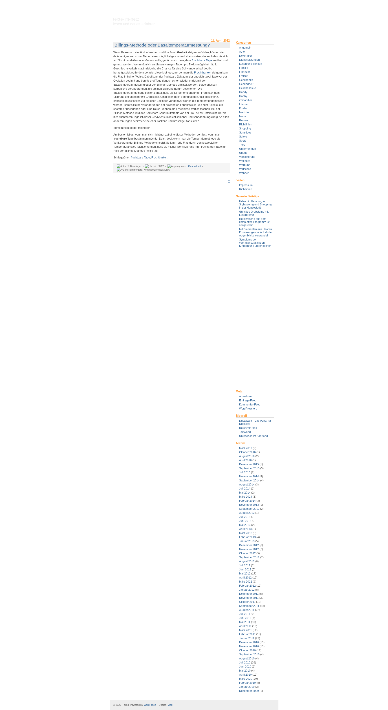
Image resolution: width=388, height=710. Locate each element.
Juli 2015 (244, 472)
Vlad (170, 704)
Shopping (245, 128)
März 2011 (245, 630)
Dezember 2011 (249, 593)
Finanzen (245, 71)
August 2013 (247, 512)
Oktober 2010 (247, 650)
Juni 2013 (245, 521)
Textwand (245, 432)
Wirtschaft (245, 169)
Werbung (244, 165)
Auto (242, 51)
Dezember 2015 (249, 464)
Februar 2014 (247, 500)
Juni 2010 (245, 666)
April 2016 (245, 460)
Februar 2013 (247, 537)
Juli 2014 (244, 488)
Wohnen (244, 173)
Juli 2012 (244, 565)
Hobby (243, 96)
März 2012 (245, 581)
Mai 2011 (244, 622)
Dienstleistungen (249, 59)
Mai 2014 (245, 492)
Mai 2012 (245, 573)
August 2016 (247, 456)
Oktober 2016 (247, 452)
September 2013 (249, 508)
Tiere (242, 144)
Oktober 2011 (247, 601)
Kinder (243, 108)
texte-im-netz (134, 21)
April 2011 (245, 626)
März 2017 (245, 448)
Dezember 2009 (249, 690)
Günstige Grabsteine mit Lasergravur (254, 213)
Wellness (244, 160)
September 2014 (249, 480)
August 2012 (247, 561)
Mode (242, 116)
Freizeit (243, 76)
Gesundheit (246, 84)
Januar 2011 (246, 638)
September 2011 (249, 606)
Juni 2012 (245, 569)
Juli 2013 (244, 517)
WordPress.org (248, 408)
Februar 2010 (247, 682)
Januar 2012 (247, 589)
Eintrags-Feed (247, 400)
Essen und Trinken (250, 63)
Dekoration (246, 55)
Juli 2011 (244, 614)
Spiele (243, 136)
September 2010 (249, 654)
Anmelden (245, 396)
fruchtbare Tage (202, 60)
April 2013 (245, 529)
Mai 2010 (245, 670)
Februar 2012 (247, 585)
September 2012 (249, 557)
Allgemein (245, 47)
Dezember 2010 (249, 642)
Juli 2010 (244, 662)
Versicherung (247, 156)
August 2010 (247, 658)
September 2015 (249, 468)
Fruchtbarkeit (202, 72)
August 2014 (247, 484)
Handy (243, 92)
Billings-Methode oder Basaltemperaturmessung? (162, 45)
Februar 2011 (247, 634)
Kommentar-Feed (249, 404)
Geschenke (246, 80)
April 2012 (245, 577)
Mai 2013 (245, 525)
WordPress (150, 704)
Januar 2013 (247, 541)
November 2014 (249, 476)
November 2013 (249, 504)
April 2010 (245, 674)
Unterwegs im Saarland (253, 436)
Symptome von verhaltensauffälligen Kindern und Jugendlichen (255, 242)
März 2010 (245, 678)
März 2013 (245, 533)
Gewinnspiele (247, 88)
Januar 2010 (247, 686)
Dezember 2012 (249, 545)
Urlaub (243, 152)
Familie (243, 67)
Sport (242, 140)
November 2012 (249, 549)
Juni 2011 (245, 618)
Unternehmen (247, 148)
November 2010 (249, 646)
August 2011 (246, 610)
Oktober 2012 (247, 553)
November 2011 (249, 597)
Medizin (244, 112)
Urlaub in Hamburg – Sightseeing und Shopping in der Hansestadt (255, 204)
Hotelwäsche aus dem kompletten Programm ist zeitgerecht (254, 222)
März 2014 (245, 496)
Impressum (246, 185)
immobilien (246, 100)
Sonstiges (245, 132)
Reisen (243, 120)
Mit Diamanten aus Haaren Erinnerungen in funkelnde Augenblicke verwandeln (255, 232)
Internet (243, 104)
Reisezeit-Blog (248, 428)
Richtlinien (245, 124)
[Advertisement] (254, 318)
